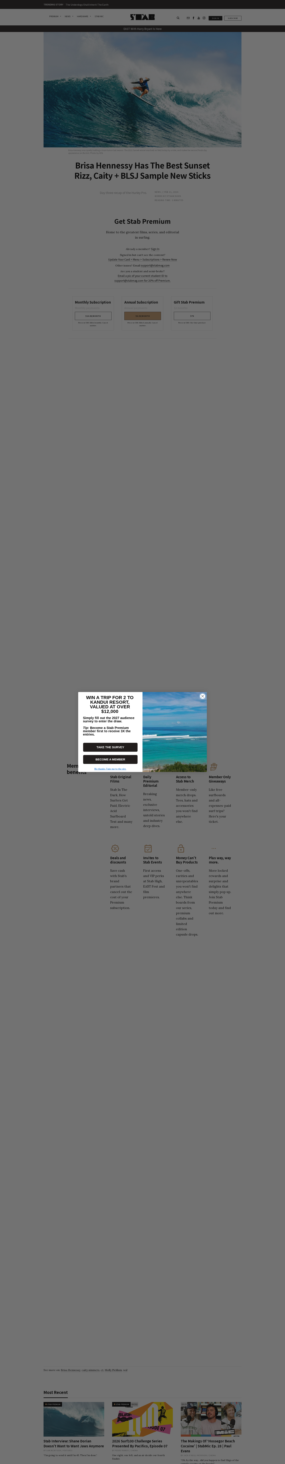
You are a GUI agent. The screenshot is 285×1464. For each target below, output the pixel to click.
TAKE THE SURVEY (110, 747)
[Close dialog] (203, 696)
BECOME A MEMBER (110, 759)
